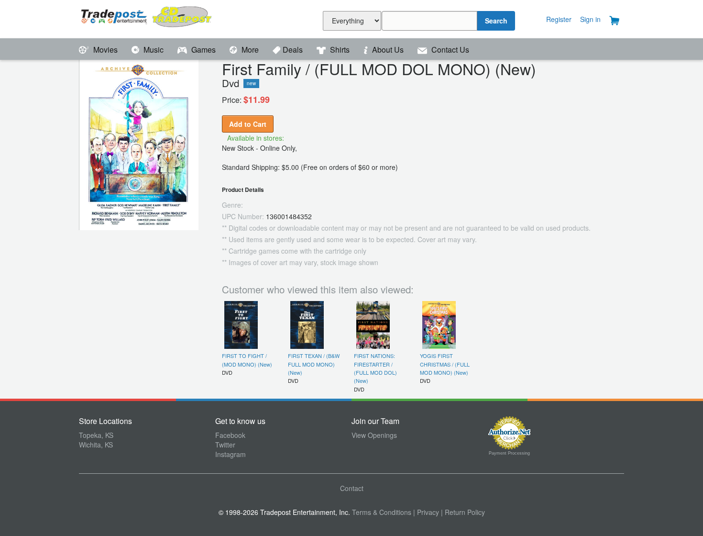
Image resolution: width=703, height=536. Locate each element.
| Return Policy (463, 512)
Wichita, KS (96, 444)
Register (558, 19)
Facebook (230, 435)
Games (203, 49)
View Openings (374, 435)
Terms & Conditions (381, 512)
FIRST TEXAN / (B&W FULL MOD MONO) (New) (314, 364)
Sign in (590, 19)
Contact (351, 488)
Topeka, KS (96, 435)
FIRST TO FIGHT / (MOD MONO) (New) (247, 360)
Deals (294, 49)
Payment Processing (509, 453)
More (250, 49)
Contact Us (449, 49)
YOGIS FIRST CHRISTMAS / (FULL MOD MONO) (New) (445, 364)
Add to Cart (247, 124)
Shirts (340, 49)
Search (496, 20)
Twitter (225, 444)
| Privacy (426, 512)
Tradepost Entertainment (147, 18)
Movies (105, 49)
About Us (388, 49)
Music (153, 49)
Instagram (230, 454)
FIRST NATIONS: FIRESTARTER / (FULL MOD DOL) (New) (375, 368)
